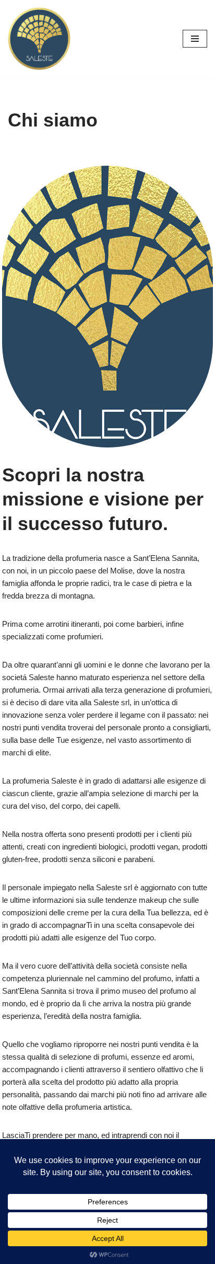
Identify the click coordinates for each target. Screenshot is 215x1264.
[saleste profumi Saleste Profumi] (39, 38)
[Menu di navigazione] (195, 39)
